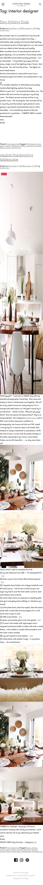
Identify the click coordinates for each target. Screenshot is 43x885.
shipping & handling (20, 878)
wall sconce (16, 148)
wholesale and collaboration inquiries (20, 875)
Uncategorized (14, 144)
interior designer (12, 146)
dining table (5, 849)
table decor (16, 851)
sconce (7, 148)
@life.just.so (32, 418)
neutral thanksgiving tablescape (16, 157)
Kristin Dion (4, 30)
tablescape (26, 851)
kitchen (34, 849)
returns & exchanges (20, 872)
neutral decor (5, 851)
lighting (22, 146)
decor (29, 848)
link (2, 576)
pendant (30, 146)
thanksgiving (37, 851)
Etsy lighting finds (14, 21)
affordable (31, 144)
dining (34, 848)
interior (14, 849)
